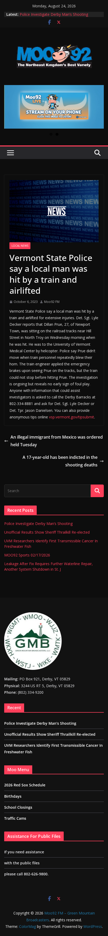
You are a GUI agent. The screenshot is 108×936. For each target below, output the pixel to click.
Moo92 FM (52, 301)
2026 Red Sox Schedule (24, 784)
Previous (10, 106)
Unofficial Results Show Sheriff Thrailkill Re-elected (47, 532)
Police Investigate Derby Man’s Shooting (54, 14)
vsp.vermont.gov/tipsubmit (71, 416)
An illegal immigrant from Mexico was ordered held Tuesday (56, 441)
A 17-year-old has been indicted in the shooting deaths (59, 461)
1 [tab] (51, 134)
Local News (20, 246)
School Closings (18, 807)
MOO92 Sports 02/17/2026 (27, 555)
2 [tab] (57, 134)
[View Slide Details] (54, 107)
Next (97, 106)
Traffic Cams (15, 818)
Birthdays (12, 796)
